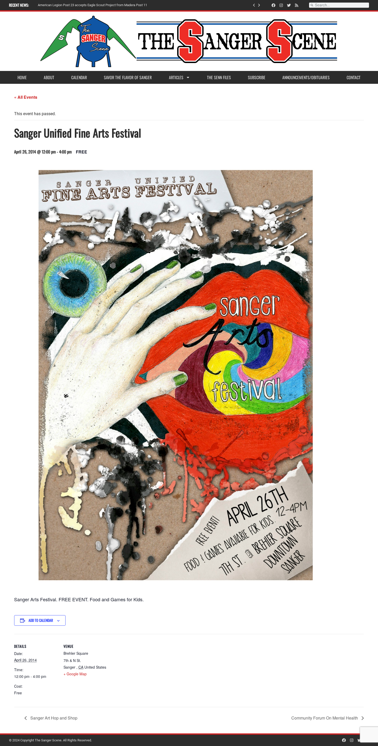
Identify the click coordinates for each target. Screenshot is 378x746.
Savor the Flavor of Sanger (128, 77)
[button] (254, 5)
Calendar (79, 77)
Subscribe (256, 77)
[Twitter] (289, 5)
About (49, 77)
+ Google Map (75, 673)
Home (22, 77)
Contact (354, 77)
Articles (176, 77)
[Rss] (297, 5)
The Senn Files (219, 77)
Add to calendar (41, 620)
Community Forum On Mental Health (325, 718)
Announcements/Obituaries (306, 77)
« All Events (25, 97)
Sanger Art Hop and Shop (53, 718)
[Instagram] (281, 5)
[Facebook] (273, 5)
